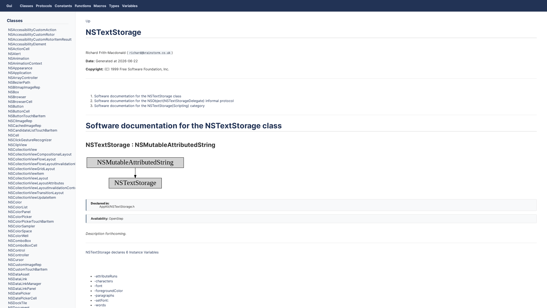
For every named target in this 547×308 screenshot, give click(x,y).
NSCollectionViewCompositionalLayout (40, 154)
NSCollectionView (22, 149)
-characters (103, 281)
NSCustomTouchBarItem (27, 269)
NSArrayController (23, 78)
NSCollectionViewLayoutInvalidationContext (44, 188)
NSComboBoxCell (22, 245)
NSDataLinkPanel (22, 288)
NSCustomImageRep (24, 264)
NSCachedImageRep (24, 125)
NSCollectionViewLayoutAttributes (36, 183)
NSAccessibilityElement (27, 44)
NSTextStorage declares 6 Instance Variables (122, 252)
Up (88, 21)
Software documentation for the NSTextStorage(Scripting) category (149, 106)
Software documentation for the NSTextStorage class (137, 96)
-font (98, 286)
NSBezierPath (19, 82)
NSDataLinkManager (24, 284)
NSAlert (14, 54)
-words (100, 305)
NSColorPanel (19, 212)
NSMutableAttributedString (175, 144)
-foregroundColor (108, 291)
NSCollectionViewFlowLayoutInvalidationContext (47, 164)
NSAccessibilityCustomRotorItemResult (40, 39)
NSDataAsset (18, 274)
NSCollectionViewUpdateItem (32, 197)
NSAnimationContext (25, 63)
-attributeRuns (105, 276)
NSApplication (19, 73)
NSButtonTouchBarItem (27, 116)
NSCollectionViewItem (26, 173)
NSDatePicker (19, 293)
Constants (63, 6)
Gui (9, 6)
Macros (100, 6)
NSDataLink (17, 279)
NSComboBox (19, 240)
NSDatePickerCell (22, 298)
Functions (83, 6)
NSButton (16, 106)
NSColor (15, 202)
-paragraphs (104, 295)
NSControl (16, 250)
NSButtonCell (19, 111)
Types (114, 6)
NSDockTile (17, 303)
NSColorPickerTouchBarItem (31, 221)
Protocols (44, 6)
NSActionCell (18, 49)
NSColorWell (18, 236)
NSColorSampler (21, 226)
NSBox (13, 92)
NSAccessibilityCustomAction (32, 30)
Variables (130, 6)
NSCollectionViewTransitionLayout (36, 193)
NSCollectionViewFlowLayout (32, 159)
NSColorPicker (20, 217)
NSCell (13, 135)
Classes (26, 6)
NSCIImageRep (20, 121)
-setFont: (101, 300)
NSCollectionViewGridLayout (31, 169)
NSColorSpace (20, 231)
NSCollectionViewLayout (28, 178)
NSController (18, 255)
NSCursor (16, 260)
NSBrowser (17, 97)
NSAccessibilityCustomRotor (31, 34)
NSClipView (17, 145)
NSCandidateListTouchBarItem (32, 130)
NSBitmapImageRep (24, 87)
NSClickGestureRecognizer (30, 140)
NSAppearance (20, 68)
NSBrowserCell (20, 101)
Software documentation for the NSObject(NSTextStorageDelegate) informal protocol (164, 101)
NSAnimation (18, 58)
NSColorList (18, 207)
